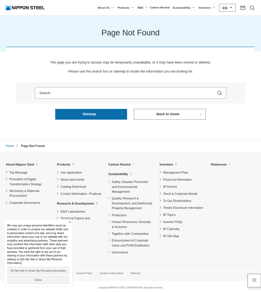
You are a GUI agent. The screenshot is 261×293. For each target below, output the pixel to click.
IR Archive (170, 186)
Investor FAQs (172, 222)
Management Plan (175, 172)
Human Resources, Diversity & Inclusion (131, 224)
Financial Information (177, 179)
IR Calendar (171, 229)
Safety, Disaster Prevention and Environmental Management (130, 186)
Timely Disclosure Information (183, 207)
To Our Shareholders (177, 200)
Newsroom (219, 164)
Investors (166, 164)
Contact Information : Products (81, 193)
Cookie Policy (84, 273)
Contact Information (111, 273)
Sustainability (118, 174)
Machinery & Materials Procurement (24, 193)
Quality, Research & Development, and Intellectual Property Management (132, 203)
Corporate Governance (24, 202)
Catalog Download (73, 186)
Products (63, 164)
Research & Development (75, 203)
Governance (120, 252)
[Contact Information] (242, 7)
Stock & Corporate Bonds (180, 193)
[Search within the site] (219, 93)
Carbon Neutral (119, 164)
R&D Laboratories (73, 211)
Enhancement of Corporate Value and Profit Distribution (131, 243)
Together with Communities (130, 233)
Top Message (18, 172)
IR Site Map (171, 236)
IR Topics (169, 214)
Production (119, 215)
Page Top (254, 280)
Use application (71, 172)
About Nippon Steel (20, 164)
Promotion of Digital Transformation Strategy (25, 182)
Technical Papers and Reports (75, 221)
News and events (72, 179)
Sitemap (135, 273)
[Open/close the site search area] (252, 7)
